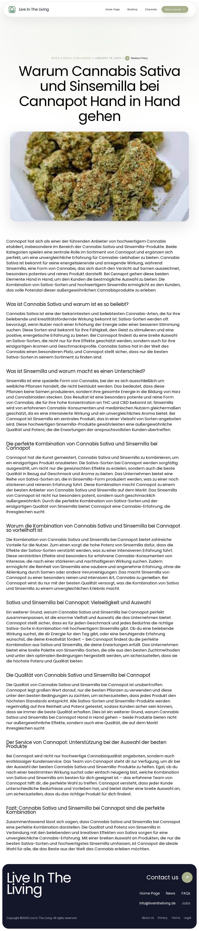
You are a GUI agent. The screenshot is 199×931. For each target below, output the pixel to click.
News (170, 893)
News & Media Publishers (71, 58)
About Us (148, 918)
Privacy (163, 918)
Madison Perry (139, 58)
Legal (187, 918)
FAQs (186, 893)
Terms (175, 918)
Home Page (150, 893)
